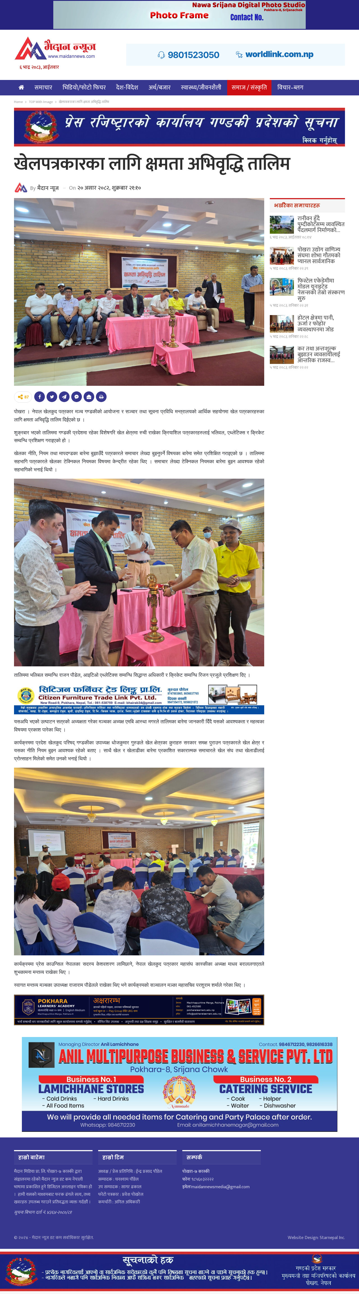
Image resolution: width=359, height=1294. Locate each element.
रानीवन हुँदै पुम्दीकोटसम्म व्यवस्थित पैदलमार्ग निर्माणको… (321, 224)
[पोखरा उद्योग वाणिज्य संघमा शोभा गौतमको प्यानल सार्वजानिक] (282, 256)
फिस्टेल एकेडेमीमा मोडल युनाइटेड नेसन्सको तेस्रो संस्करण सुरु (321, 289)
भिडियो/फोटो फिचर (84, 87)
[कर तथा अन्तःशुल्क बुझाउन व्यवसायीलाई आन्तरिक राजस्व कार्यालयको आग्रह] (282, 355)
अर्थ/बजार (160, 87)
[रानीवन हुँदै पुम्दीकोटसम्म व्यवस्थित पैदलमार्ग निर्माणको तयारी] (282, 225)
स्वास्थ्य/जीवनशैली (201, 87)
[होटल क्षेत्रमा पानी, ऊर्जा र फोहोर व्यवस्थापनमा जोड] (282, 324)
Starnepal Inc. (332, 1238)
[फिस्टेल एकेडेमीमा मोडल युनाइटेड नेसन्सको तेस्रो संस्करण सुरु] (282, 287)
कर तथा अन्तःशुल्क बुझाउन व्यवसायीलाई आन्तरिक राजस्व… (319, 354)
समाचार (43, 87)
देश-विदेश (127, 87)
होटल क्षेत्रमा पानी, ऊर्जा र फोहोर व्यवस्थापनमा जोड (316, 323)
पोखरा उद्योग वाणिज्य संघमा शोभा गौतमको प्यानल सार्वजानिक (319, 255)
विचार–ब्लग (290, 87)
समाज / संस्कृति (249, 87)
